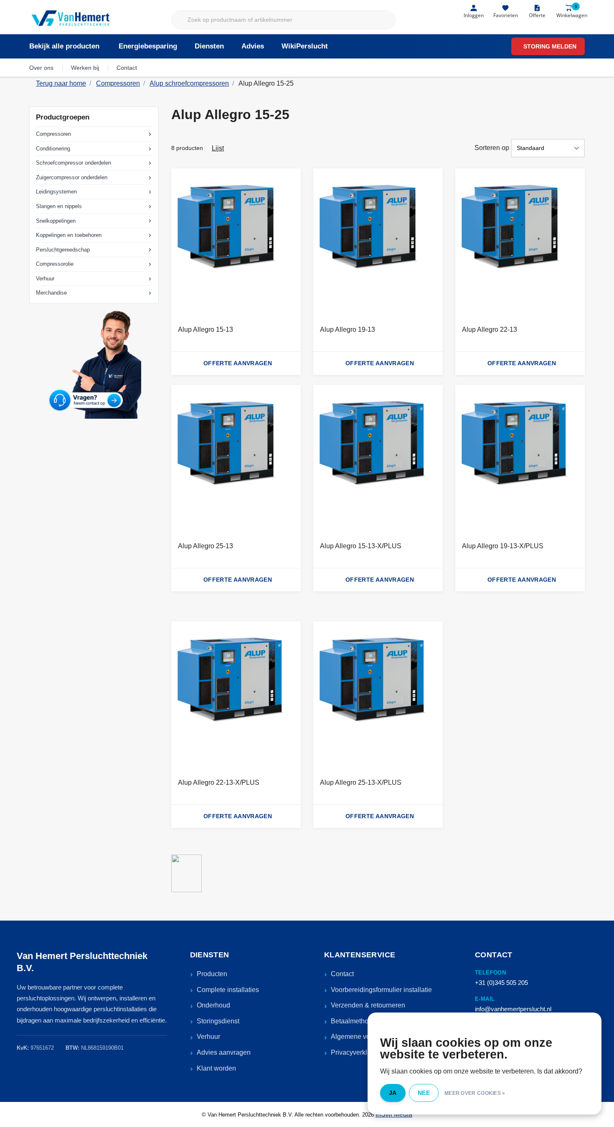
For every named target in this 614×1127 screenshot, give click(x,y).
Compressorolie (55, 264)
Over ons (41, 67)
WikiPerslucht (305, 46)
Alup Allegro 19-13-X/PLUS (502, 546)
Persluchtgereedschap (63, 250)
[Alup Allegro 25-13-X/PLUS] (378, 696)
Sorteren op (491, 147)
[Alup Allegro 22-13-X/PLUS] (236, 696)
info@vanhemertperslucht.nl (513, 1009)
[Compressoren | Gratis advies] (71, 19)
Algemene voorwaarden (366, 1036)
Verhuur (45, 278)
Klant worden (216, 1068)
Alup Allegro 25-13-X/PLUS (360, 782)
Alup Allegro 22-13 (489, 329)
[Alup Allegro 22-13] (520, 243)
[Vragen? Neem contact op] (94, 364)
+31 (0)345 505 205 (501, 982)
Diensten (209, 46)
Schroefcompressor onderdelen (73, 163)
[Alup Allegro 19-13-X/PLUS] (520, 459)
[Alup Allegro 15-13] (236, 243)
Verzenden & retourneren (368, 1005)
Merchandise (51, 293)
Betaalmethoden (355, 1021)
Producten (212, 973)
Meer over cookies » (474, 1093)
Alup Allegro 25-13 (205, 546)
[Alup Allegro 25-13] (236, 459)
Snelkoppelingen (56, 221)
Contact (127, 67)
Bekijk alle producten (64, 46)
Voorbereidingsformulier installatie (381, 989)
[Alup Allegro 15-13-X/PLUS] (378, 459)
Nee (424, 1092)
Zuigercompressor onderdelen (71, 177)
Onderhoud (213, 1005)
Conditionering (53, 148)
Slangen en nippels (59, 206)
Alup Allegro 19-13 (347, 329)
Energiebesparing (148, 46)
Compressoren (53, 134)
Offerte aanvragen (237, 363)
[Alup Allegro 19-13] (378, 243)
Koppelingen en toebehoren (68, 235)
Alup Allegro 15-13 (205, 329)
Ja (393, 1092)
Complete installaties (228, 989)
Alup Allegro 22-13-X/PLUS (218, 782)
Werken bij (85, 67)
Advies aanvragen (224, 1052)
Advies (252, 46)
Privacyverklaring (356, 1052)
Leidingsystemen (56, 191)
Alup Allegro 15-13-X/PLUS (360, 546)
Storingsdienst (218, 1021)
